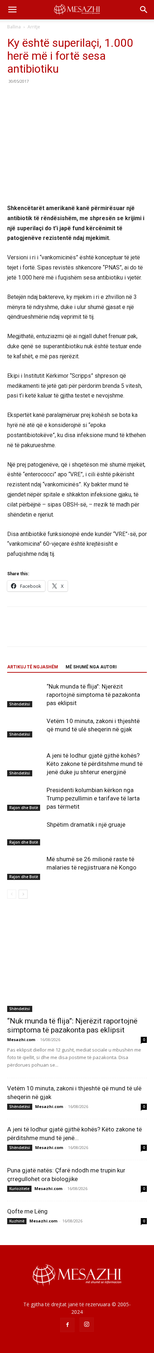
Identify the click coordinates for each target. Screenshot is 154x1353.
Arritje (34, 27)
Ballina (14, 27)
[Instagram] (87, 1324)
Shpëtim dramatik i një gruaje (86, 824)
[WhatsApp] (64, 97)
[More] (80, 97)
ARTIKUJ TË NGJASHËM (32, 666)
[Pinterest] (47, 97)
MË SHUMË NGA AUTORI (91, 666)
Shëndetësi (19, 704)
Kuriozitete (19, 1188)
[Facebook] (14, 97)
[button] (12, 9)
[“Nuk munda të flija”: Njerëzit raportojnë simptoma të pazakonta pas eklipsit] (25, 694)
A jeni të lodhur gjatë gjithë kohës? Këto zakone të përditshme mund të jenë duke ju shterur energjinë (95, 764)
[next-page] (23, 894)
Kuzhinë (16, 1220)
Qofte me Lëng (27, 1211)
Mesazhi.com (21, 1039)
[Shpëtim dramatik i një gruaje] (25, 833)
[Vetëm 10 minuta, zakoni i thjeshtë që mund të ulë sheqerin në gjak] (25, 727)
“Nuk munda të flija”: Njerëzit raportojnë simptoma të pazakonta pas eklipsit (93, 695)
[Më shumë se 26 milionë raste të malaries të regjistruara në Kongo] (25, 867)
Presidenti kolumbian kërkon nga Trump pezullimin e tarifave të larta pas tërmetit (93, 798)
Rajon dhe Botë (23, 807)
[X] (31, 97)
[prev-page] (11, 894)
